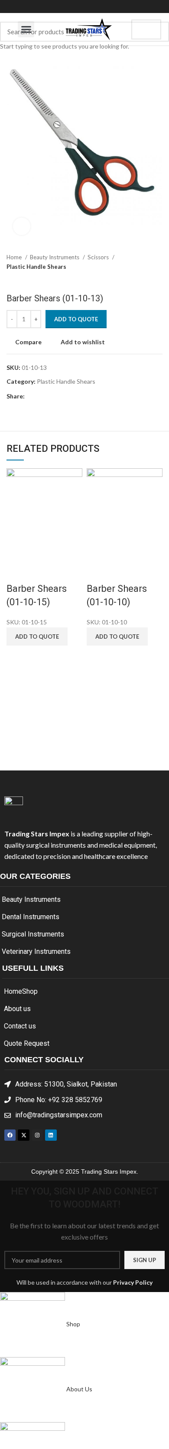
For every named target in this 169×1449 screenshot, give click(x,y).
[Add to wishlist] (63, 571)
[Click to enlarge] (21, 226)
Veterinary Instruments (36, 951)
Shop (30, 991)
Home (13, 991)
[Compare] (17, 571)
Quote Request (26, 1043)
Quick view (40, 571)
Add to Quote (76, 319)
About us (17, 1009)
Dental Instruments (30, 917)
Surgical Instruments (33, 934)
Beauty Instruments (31, 899)
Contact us (20, 1026)
